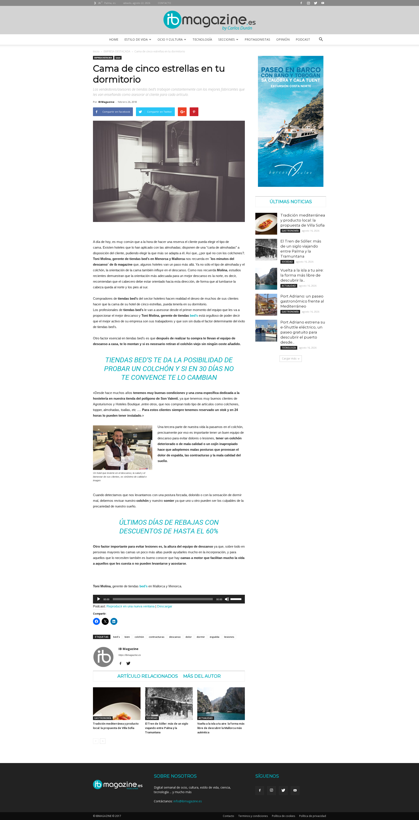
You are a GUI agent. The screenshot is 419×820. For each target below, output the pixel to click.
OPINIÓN (283, 39)
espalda (214, 636)
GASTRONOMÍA (102, 718)
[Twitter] (315, 3)
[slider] (236, 599)
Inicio (96, 51)
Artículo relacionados (147, 676)
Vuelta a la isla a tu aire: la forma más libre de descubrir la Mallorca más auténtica (220, 728)
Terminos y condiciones (253, 816)
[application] (169, 599)
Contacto (228, 816)
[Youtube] (322, 3)
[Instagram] (308, 3)
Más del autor (202, 676)
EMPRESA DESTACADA (117, 51)
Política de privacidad (312, 816)
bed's (116, 636)
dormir (201, 636)
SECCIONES (226, 39)
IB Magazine (106, 101)
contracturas (156, 636)
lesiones (229, 636)
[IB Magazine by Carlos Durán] (209, 20)
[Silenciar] (227, 599)
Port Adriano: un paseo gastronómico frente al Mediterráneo (302, 301)
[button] (321, 39)
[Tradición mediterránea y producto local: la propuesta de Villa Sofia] (117, 703)
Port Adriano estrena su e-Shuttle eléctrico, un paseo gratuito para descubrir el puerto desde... (302, 332)
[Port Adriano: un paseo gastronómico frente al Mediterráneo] (266, 305)
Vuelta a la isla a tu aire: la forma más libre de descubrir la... (301, 275)
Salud (118, 57)
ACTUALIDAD (206, 718)
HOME (113, 39)
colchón (139, 636)
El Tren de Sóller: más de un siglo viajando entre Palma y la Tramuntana (166, 728)
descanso (175, 636)
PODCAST (303, 39)
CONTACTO (164, 3)
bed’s (194, 315)
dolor (188, 636)
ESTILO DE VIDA (136, 39)
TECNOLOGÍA (202, 39)
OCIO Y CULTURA (170, 39)
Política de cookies (283, 816)
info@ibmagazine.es (187, 801)
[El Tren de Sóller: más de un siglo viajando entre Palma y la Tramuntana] (169, 703)
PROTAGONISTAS (257, 39)
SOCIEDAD (152, 718)
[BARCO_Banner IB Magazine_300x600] (290, 186)
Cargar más (289, 358)
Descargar (164, 606)
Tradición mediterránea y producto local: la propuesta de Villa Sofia (302, 220)
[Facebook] (301, 3)
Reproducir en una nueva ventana (130, 606)
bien (127, 636)
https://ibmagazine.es (129, 655)
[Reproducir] (98, 599)
